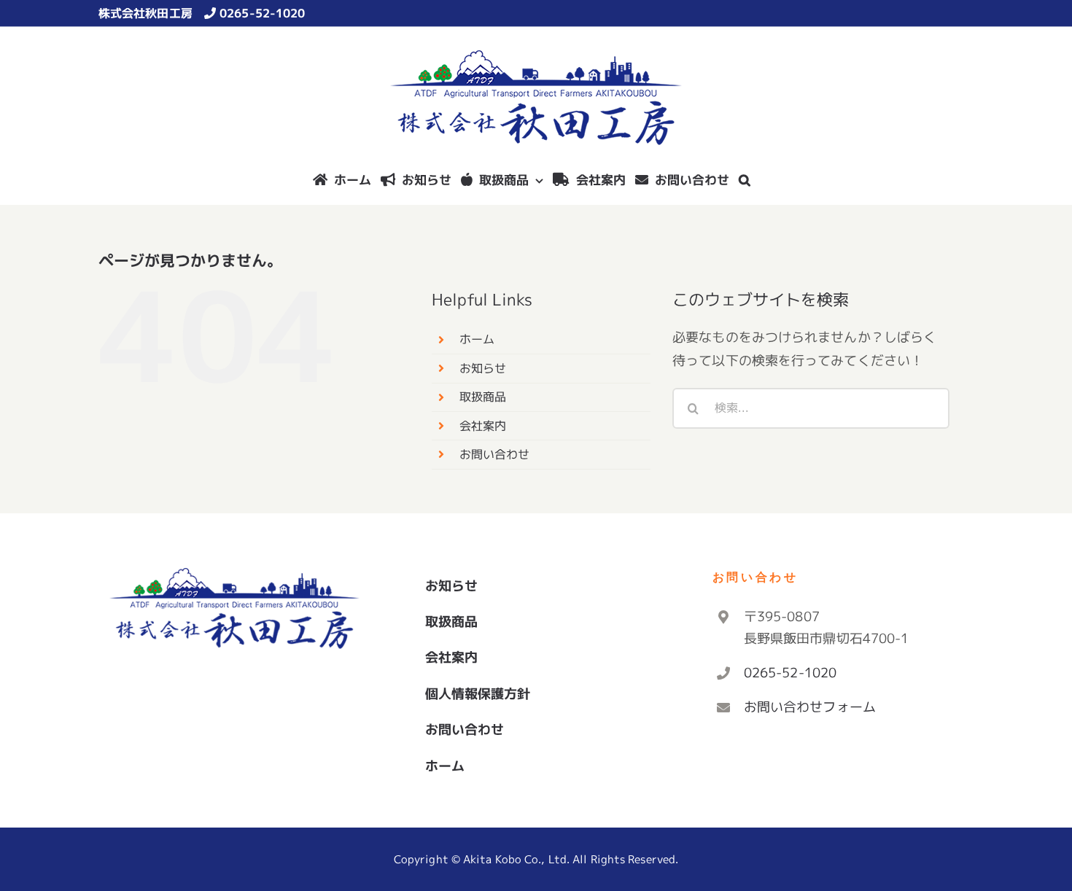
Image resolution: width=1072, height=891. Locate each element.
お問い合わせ (494, 454)
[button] (744, 179)
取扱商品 (482, 397)
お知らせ (482, 368)
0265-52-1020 (262, 13)
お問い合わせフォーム (810, 707)
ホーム (476, 339)
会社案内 (482, 426)
